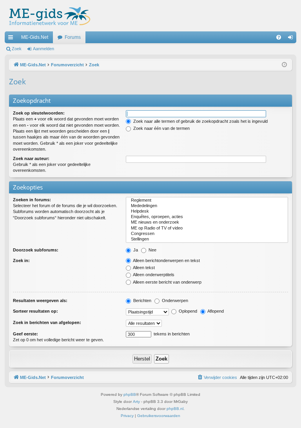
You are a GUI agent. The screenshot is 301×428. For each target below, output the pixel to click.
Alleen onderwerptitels (153, 274)
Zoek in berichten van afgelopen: (47, 322)
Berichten (141, 300)
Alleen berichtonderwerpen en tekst (166, 260)
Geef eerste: (25, 333)
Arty (136, 401)
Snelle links (12, 39)
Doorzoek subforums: (35, 250)
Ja (135, 250)
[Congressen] (207, 234)
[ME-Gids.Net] (48, 15)
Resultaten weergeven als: (40, 300)
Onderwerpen (174, 300)
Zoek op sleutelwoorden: (39, 113)
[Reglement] (207, 200)
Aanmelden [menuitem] (292, 39)
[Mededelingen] (207, 206)
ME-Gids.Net (34, 37)
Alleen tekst (143, 267)
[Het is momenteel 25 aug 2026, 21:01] (284, 64)
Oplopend (187, 311)
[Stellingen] (207, 239)
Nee (151, 250)
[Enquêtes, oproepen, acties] (207, 217)
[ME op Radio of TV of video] (207, 228)
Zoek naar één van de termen (161, 128)
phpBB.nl (175, 408)
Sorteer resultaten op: (35, 311)
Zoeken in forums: (32, 199)
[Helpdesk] (207, 211)
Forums (73, 37)
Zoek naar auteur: (31, 158)
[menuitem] (279, 37)
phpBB (129, 394)
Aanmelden (43, 48)
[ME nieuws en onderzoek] (207, 222)
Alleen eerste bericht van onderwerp (166, 282)
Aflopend (215, 311)
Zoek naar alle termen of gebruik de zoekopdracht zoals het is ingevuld (200, 121)
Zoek (17, 48)
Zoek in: (21, 260)
